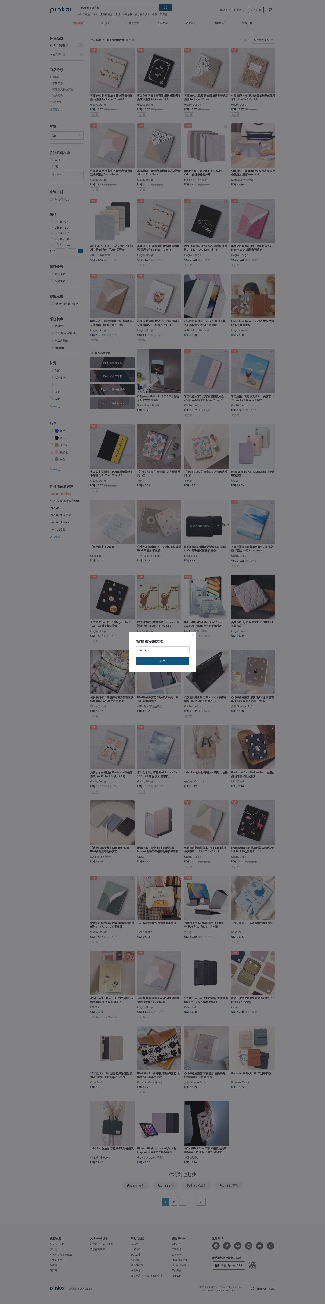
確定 (162, 661)
